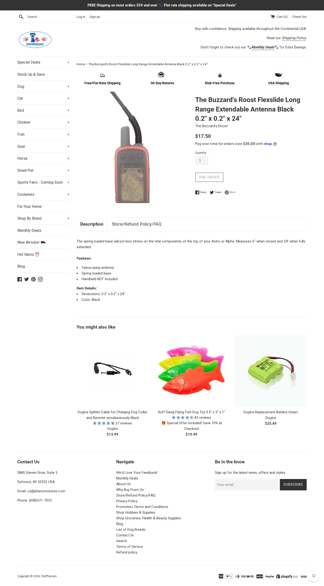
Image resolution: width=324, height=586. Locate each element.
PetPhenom (49, 576)
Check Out (299, 17)
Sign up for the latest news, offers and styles (250, 472)
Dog (43, 86)
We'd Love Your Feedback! (136, 472)
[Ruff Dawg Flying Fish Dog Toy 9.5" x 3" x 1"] (191, 371)
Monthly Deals (29, 230)
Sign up (95, 17)
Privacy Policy (127, 501)
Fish (43, 134)
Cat (43, 98)
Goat (43, 146)
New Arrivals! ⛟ (31, 242)
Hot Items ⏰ (28, 254)
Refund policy (126, 552)
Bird (43, 110)
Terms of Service (129, 546)
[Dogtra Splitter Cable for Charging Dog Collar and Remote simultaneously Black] (112, 371)
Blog (21, 266)
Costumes (43, 194)
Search (121, 541)
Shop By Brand (43, 218)
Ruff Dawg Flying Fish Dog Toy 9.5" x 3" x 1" (191, 412)
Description (91, 224)
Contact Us (125, 535)
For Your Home (29, 206)
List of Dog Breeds (130, 529)
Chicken (43, 122)
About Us (123, 484)
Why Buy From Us (130, 490)
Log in (81, 17)
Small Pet (43, 170)
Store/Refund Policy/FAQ (137, 224)
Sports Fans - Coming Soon (43, 182)
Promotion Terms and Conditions (142, 507)
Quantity (200, 152)
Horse (43, 158)
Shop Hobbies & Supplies (135, 512)
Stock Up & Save (31, 74)
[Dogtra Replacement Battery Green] (271, 371)
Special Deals (43, 62)
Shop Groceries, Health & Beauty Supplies (148, 518)
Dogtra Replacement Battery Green (271, 412)
